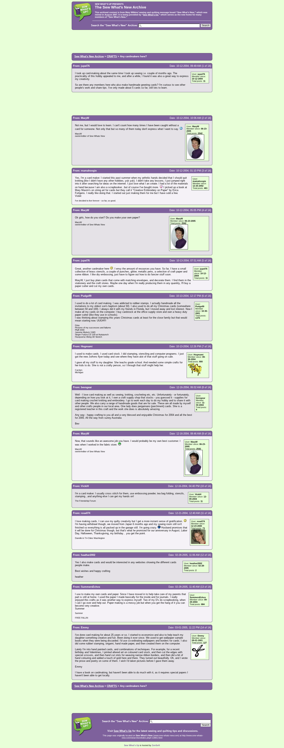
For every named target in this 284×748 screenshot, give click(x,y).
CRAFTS (112, 56)
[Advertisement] (142, 41)
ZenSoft (156, 745)
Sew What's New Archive (89, 56)
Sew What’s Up (150, 15)
